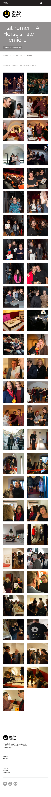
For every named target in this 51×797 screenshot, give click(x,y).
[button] (48, 3)
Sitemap (5, 770)
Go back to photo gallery (12, 47)
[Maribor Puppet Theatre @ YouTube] (15, 784)
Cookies (5, 768)
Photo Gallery (26, 56)
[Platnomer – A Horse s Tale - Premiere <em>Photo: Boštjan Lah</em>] (13, 83)
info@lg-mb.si (8, 747)
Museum (6, 3)
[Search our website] (41, 3)
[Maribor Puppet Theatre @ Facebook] (5, 784)
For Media (6, 758)
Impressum (6, 772)
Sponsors (6, 756)
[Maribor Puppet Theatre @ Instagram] (10, 784)
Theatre (15, 56)
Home (5, 56)
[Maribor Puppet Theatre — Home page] (12, 14)
